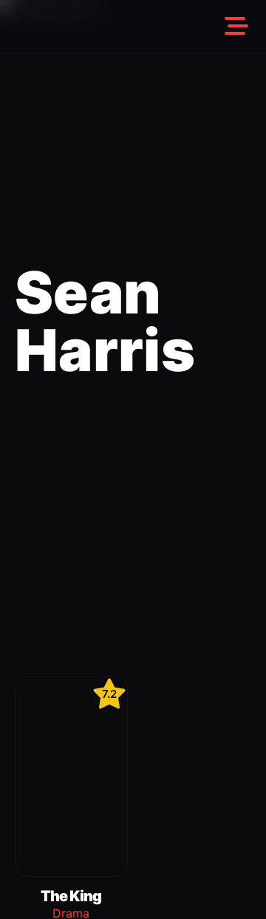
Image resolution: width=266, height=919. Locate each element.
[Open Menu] (236, 26)
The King (71, 896)
